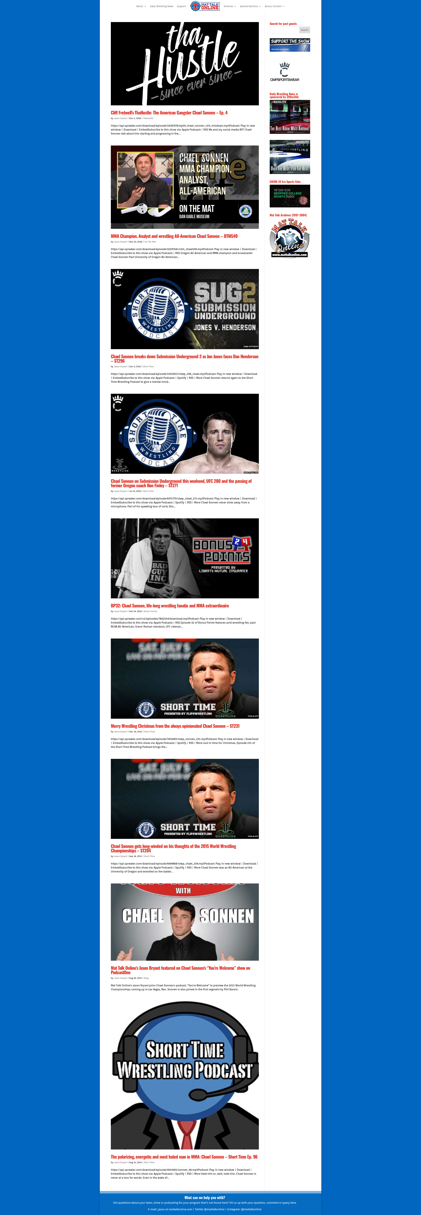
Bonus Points (150, 611)
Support (181, 6)
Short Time (148, 366)
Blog (146, 978)
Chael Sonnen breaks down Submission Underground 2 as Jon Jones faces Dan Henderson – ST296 (184, 358)
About (139, 6)
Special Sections (249, 6)
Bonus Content (273, 6)
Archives (228, 6)
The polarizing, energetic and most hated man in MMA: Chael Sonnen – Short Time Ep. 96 (184, 1156)
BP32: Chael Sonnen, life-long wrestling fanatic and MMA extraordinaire (170, 605)
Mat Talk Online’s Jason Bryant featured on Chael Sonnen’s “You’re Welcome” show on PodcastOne (180, 969)
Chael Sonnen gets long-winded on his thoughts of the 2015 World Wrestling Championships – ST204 (173, 848)
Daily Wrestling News (161, 6)
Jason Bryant (120, 118)
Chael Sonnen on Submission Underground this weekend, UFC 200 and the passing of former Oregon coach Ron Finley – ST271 (181, 483)
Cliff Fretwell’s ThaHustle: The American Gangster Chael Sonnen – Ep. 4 (169, 112)
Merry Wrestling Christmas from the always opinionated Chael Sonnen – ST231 (175, 725)
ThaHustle (148, 118)
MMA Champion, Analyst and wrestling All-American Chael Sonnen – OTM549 (174, 236)
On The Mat (150, 241)
